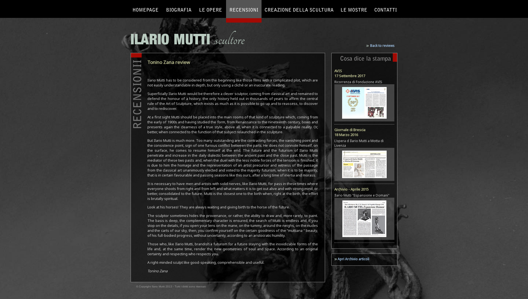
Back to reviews (382, 45)
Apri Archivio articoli (353, 259)
